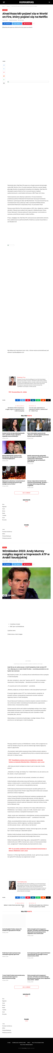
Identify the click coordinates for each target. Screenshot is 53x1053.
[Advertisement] (30, 70)
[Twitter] (4, 68)
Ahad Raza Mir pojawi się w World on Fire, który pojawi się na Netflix (39, 905)
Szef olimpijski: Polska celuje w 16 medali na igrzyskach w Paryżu (11, 929)
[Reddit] (4, 76)
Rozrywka (4, 519)
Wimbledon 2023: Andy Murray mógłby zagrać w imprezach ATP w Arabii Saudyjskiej (14, 409)
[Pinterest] (4, 72)
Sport (3, 517)
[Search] (49, 2)
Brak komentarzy (13, 20)
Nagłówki (4, 506)
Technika (4, 515)
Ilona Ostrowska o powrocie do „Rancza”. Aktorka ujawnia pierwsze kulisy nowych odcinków (38, 434)
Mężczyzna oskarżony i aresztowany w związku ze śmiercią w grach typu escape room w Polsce (13, 482)
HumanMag (24, 1048)
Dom (3, 504)
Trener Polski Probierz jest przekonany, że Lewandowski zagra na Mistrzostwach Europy (13, 977)
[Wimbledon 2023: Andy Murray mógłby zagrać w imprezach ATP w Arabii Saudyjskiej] (26, 583)
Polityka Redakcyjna (6, 536)
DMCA (3, 533)
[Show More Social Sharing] (33, 23)
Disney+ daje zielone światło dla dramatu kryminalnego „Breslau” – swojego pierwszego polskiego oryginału (37, 483)
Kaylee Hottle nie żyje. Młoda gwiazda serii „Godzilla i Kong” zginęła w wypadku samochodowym (13, 434)
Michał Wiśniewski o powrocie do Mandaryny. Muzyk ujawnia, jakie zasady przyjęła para (12, 457)
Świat (3, 508)
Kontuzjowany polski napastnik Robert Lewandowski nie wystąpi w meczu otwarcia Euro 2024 (38, 954)
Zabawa (5, 10)
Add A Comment (26, 492)
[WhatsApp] (4, 79)
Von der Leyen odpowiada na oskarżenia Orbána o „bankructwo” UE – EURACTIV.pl (38, 409)
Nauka (3, 513)
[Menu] (4, 2)
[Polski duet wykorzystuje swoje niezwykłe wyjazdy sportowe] (14, 944)
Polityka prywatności (6, 538)
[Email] (4, 83)
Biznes (3, 511)
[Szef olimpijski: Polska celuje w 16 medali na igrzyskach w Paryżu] (14, 920)
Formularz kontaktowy (7, 531)
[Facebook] (4, 65)
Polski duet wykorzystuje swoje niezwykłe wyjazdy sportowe (11, 953)
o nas (3, 529)
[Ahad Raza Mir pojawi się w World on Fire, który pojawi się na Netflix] (26, 42)
